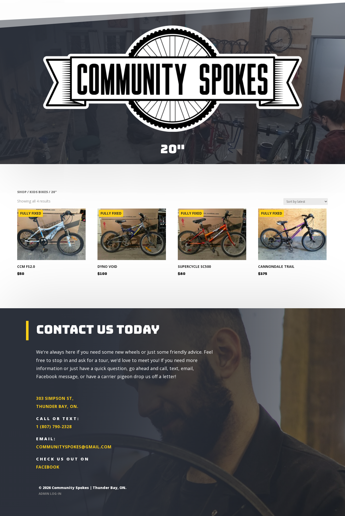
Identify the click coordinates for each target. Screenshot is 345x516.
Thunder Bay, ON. (57, 406)
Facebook (47, 467)
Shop (22, 192)
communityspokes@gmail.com (74, 447)
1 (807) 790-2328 (54, 426)
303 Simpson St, (55, 398)
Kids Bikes (39, 192)
